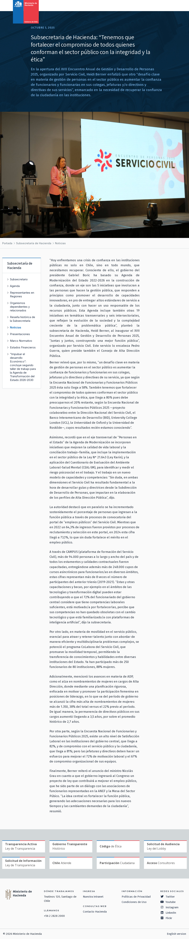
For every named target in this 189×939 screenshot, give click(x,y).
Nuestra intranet (93, 896)
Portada (7, 243)
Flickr (169, 918)
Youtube (171, 902)
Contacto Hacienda (95, 911)
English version (176, 933)
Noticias (60, 243)
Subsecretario (19, 279)
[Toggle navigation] (171, 5)
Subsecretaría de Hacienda (33, 243)
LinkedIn (171, 912)
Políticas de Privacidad (136, 896)
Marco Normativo (21, 340)
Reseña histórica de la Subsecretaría (22, 318)
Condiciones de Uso (134, 902)
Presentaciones (20, 334)
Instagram (172, 907)
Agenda (15, 286)
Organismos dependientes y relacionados (20, 306)
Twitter (170, 896)
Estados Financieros (23, 347)
